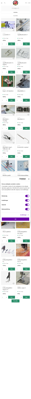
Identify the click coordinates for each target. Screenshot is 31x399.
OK (15, 219)
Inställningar (23, 214)
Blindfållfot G (21, 91)
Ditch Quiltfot (7, 231)
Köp (12, 44)
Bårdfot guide (7, 175)
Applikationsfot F (22, 34)
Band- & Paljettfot (8, 91)
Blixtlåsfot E (20, 119)
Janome (4, 33)
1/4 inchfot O (6, 34)
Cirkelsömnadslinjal (23, 175)
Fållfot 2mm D (21, 288)
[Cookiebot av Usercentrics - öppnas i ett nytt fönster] (19, 179)
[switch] (27, 200)
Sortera (15, 12)
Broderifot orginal (22, 147)
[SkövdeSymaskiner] (15, 2)
